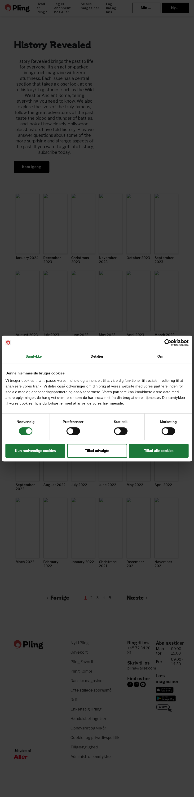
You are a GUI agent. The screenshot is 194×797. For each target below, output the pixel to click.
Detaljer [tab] (97, 356)
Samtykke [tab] (34, 356)
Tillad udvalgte (97, 451)
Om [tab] (160, 356)
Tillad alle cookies (158, 451)
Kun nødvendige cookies (35, 451)
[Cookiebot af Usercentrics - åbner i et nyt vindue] (168, 342)
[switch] (73, 431)
